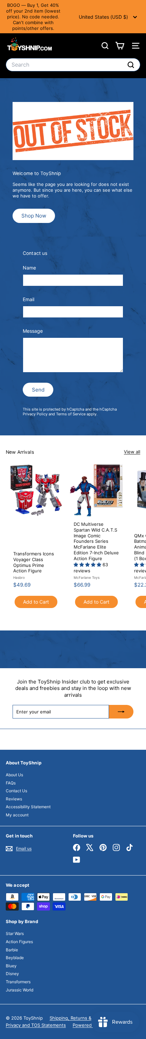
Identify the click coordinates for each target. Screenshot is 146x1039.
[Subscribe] (121, 711)
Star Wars (15, 933)
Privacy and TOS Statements (36, 1025)
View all (132, 451)
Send (38, 389)
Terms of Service (71, 414)
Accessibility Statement (28, 806)
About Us (14, 774)
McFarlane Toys (86, 577)
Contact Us (16, 790)
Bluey (11, 965)
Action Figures (19, 941)
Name (29, 268)
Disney (12, 973)
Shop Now (33, 215)
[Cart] (120, 46)
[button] (88, 564)
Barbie (12, 949)
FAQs (11, 782)
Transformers (18, 981)
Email (28, 299)
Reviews (14, 798)
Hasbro (19, 577)
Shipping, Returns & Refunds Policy (87, 1018)
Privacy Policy (35, 414)
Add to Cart (36, 602)
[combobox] (73, 64)
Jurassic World (19, 989)
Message (33, 331)
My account (17, 814)
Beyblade (15, 957)
